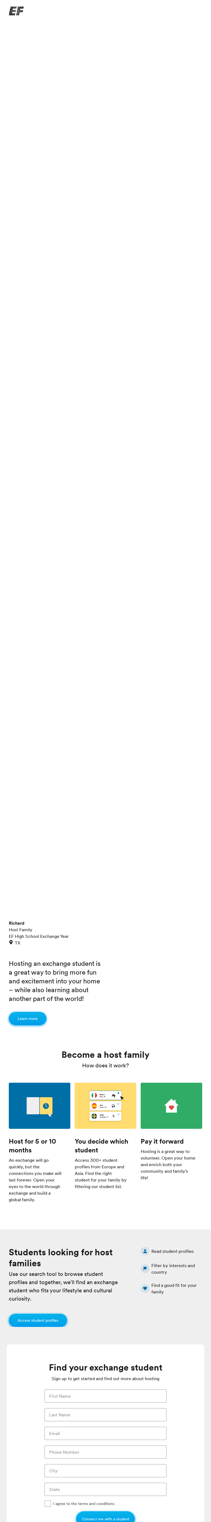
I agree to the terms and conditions (83, 1503)
